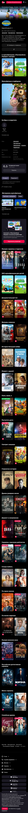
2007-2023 (7, 31)
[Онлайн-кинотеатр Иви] (4, 2)
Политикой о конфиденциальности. (11, 805)
